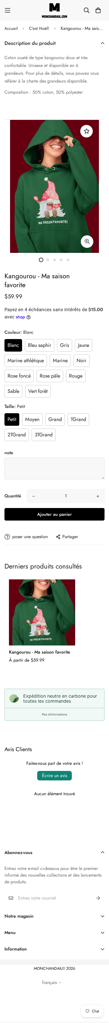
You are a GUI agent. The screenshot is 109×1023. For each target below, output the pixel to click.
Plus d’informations (54, 714)
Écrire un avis (54, 775)
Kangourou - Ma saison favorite (39, 652)
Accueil (11, 28)
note (8, 452)
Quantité (12, 496)
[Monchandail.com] (54, 10)
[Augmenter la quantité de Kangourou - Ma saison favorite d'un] (97, 496)
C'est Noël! (39, 28)
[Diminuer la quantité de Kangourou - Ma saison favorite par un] (33, 496)
